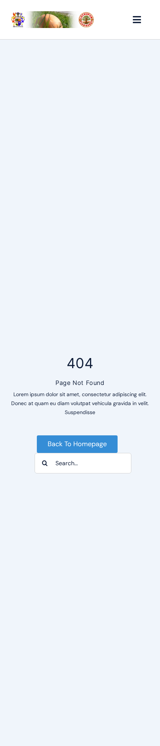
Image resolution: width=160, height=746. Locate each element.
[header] (53, 13)
